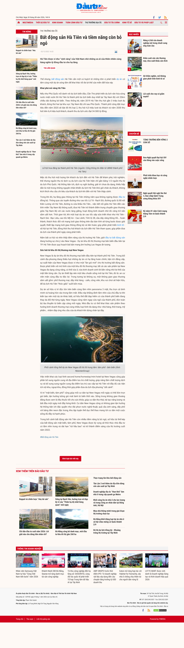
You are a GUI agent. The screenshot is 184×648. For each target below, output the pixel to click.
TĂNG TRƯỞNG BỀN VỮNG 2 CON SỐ (155, 141)
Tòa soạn (29, 619)
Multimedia (28, 22)
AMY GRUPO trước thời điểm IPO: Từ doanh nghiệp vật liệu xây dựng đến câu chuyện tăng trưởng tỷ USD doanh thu (105, 577)
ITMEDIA (162, 619)
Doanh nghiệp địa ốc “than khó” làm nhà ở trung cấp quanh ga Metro (26, 154)
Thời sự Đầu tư (43, 22)
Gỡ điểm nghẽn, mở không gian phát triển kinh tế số (154, 77)
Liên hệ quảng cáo (43, 619)
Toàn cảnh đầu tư (74, 22)
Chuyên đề (134, 133)
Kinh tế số (127, 22)
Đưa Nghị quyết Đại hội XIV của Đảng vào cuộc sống (154, 158)
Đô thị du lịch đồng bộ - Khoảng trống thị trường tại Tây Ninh (107, 531)
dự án (119, 79)
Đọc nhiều (134, 34)
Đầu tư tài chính (112, 22)
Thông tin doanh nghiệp (29, 548)
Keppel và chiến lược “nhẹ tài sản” (34, 499)
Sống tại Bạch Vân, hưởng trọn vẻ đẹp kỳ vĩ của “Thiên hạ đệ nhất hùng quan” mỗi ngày (71, 502)
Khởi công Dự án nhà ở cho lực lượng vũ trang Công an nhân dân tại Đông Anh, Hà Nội (109, 503)
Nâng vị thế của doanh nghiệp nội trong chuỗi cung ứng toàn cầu (155, 43)
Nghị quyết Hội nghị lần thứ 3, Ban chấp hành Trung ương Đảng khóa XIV (155, 196)
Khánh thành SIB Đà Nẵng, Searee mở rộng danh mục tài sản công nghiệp (53, 574)
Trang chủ (19, 619)
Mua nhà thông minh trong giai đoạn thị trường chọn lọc (108, 512)
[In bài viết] (116, 52)
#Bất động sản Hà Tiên (49, 437)
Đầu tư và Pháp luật (144, 22)
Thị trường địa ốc (93, 22)
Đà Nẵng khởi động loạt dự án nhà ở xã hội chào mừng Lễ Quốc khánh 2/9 (108, 522)
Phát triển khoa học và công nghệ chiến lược (155, 176)
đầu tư (122, 197)
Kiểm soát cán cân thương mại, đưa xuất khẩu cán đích (155, 59)
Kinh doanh (57, 22)
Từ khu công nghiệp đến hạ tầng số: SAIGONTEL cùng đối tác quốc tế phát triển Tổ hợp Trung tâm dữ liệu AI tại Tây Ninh (79, 577)
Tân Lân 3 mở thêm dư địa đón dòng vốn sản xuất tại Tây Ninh (25, 143)
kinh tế (120, 225)
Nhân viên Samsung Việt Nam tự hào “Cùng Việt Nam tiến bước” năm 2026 (27, 574)
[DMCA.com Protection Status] (160, 610)
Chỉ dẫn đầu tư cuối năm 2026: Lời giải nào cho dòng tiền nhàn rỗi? (26, 105)
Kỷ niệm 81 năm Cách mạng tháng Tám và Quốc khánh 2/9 (155, 214)
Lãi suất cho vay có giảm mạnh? (153, 95)
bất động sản (57, 79)
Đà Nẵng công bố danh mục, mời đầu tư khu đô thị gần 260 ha (26, 131)
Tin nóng (26, 31)
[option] (27, 565)
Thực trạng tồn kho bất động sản (107, 478)
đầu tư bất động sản (115, 237)
